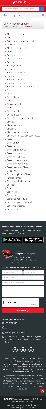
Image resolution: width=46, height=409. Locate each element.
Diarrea (10, 121)
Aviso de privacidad (29, 407)
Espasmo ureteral (16, 205)
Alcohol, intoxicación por (19, 47)
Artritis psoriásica (15, 58)
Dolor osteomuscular (17, 160)
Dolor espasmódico (16, 149)
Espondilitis (12, 209)
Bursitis (10, 90)
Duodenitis (12, 170)
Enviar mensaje (23, 310)
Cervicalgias (13, 97)
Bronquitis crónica (16, 82)
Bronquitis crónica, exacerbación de (24, 86)
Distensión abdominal (17, 132)
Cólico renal (13, 111)
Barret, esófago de (16, 65)
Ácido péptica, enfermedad (20, 40)
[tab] (23, 15)
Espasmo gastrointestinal (19, 202)
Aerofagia (11, 44)
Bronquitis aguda (15, 79)
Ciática (10, 100)
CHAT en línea (10, 328)
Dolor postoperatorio (17, 163)
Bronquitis (12, 75)
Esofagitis (11, 195)
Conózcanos (10, 405)
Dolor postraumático (17, 167)
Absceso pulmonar (16, 33)
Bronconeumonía (16, 72)
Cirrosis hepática (15, 104)
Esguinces (12, 191)
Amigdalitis (12, 51)
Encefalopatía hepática (18, 181)
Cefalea (10, 93)
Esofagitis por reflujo (17, 198)
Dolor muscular (15, 153)
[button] (23, 15)
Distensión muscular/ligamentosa (23, 135)
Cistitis (10, 107)
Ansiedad (11, 54)
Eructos (10, 188)
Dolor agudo (13, 142)
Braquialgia (12, 68)
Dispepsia (11, 128)
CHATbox (17, 251)
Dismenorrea (13, 125)
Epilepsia (11, 184)
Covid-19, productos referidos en (23, 118)
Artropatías (12, 61)
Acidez (10, 37)
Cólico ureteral (14, 114)
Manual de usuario (23, 405)
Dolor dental (13, 146)
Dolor (10, 139)
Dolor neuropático (16, 156)
